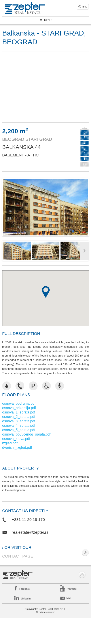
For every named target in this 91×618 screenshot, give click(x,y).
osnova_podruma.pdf (18, 403)
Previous (6, 206)
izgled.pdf (9, 443)
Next (84, 206)
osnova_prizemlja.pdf (19, 408)
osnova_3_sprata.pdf (18, 421)
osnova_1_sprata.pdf (18, 412)
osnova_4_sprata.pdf (18, 425)
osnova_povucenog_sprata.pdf (26, 434)
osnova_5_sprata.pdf (18, 430)
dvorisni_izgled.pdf (17, 447)
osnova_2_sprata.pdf (18, 417)
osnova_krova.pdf (16, 439)
